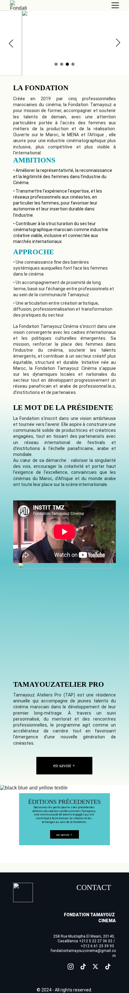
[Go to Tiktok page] (83, 967)
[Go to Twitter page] (95, 967)
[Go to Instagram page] (71, 967)
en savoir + (64, 765)
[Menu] (115, 5)
